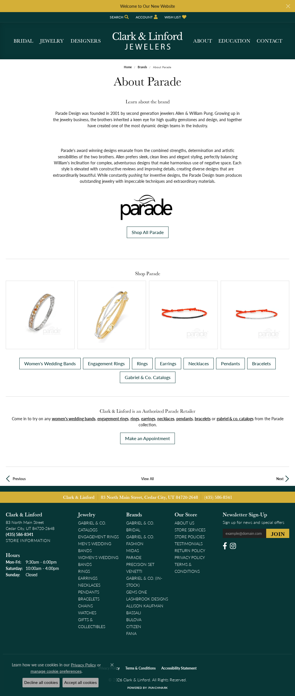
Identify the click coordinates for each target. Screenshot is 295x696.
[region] (147, 315)
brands (142, 67)
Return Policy (190, 550)
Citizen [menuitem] (133, 626)
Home (128, 67)
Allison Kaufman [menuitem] (144, 605)
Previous (19, 478)
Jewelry (52, 40)
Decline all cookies (41, 682)
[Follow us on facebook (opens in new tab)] (225, 546)
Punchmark (158, 688)
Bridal (23, 40)
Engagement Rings (106, 363)
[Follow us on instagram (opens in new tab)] (233, 546)
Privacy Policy (190, 557)
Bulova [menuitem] (133, 619)
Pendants (230, 363)
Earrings (168, 363)
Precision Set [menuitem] (140, 564)
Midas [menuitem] (132, 550)
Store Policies (190, 536)
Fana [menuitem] (131, 633)
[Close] (288, 6)
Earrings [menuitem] (87, 578)
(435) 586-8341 (218, 497)
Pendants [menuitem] (88, 592)
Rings (142, 363)
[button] (119, 17)
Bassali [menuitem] (133, 612)
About (202, 40)
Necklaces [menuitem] (89, 585)
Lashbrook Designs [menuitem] (147, 599)
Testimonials (189, 543)
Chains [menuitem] (85, 605)
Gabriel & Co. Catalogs (148, 377)
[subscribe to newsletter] (277, 533)
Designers (86, 40)
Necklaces (198, 363)
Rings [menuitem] (84, 571)
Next (279, 478)
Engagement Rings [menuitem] (98, 536)
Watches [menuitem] (87, 612)
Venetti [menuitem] (134, 571)
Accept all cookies (80, 682)
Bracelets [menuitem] (88, 599)
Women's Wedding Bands (50, 363)
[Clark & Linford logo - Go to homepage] (147, 41)
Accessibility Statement (178, 668)
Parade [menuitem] (133, 557)
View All (147, 478)
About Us (184, 523)
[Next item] (282, 315)
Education (234, 40)
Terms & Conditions (140, 668)
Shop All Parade (148, 232)
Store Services (190, 530)
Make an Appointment (147, 438)
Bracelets (261, 363)
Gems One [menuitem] (136, 592)
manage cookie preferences (56, 671)
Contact (269, 40)
